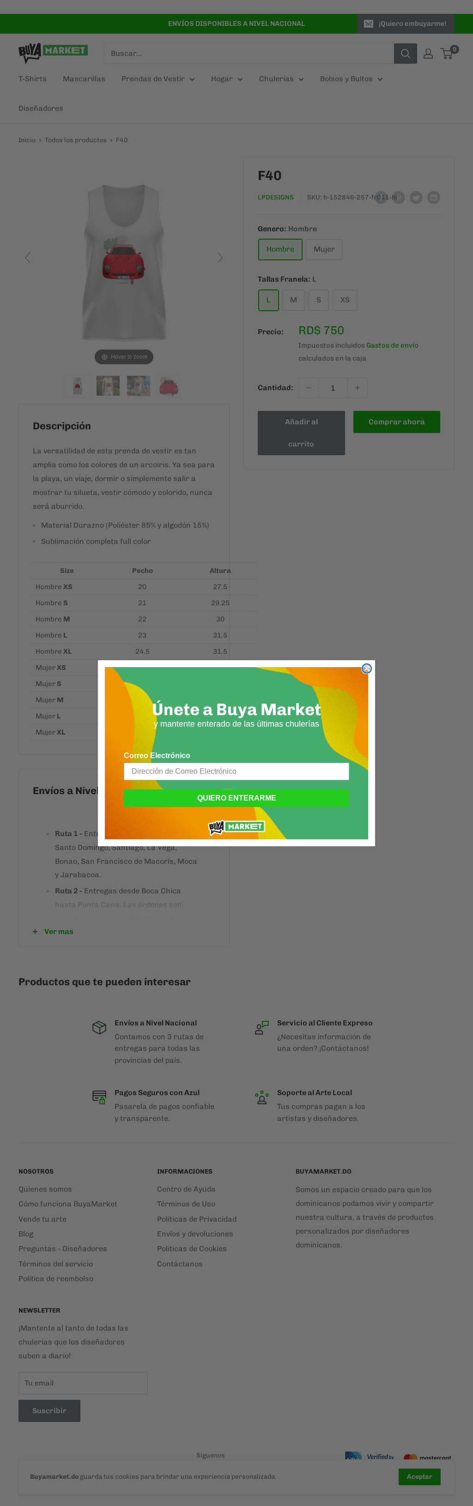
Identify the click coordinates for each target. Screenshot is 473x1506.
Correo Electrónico (157, 755)
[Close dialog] (366, 668)
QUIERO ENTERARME (236, 798)
